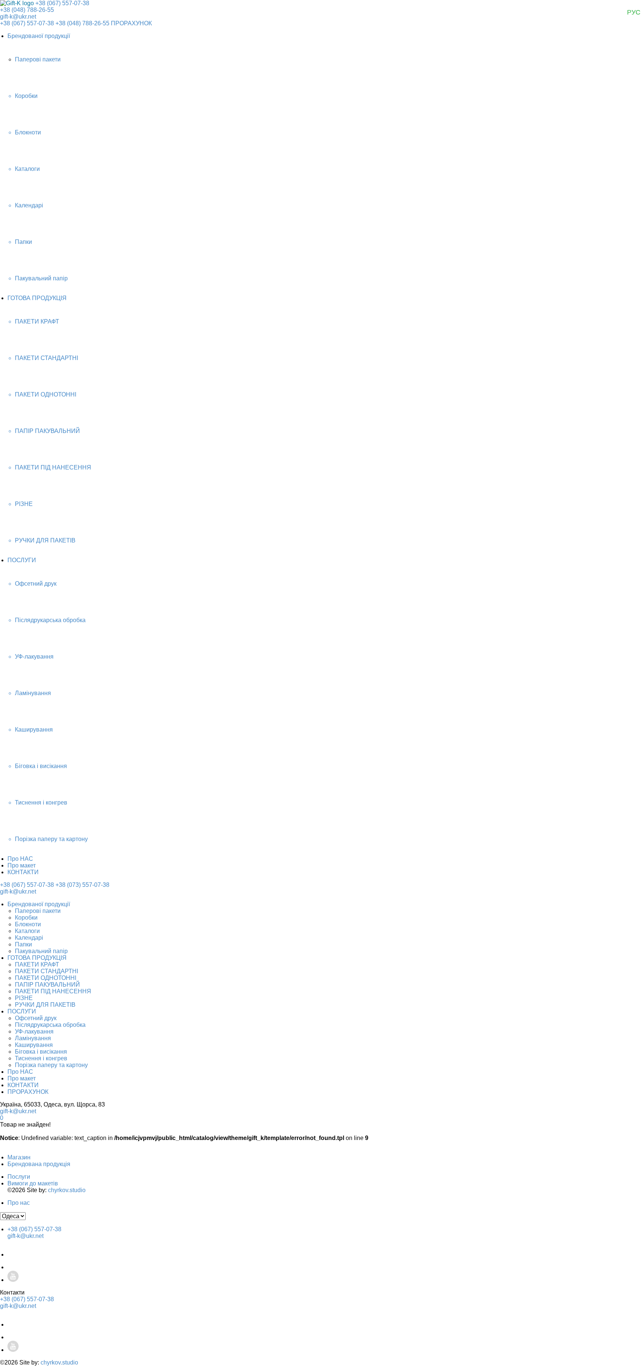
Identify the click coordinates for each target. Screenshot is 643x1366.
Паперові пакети (38, 911)
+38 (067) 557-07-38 (62, 3)
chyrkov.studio (67, 1190)
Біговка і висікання (41, 1051)
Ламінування (33, 1038)
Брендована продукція (38, 1164)
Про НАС (20, 859)
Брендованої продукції (38, 36)
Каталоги (27, 931)
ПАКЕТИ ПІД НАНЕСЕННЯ (53, 991)
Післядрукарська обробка (50, 1025)
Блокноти (28, 924)
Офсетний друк (36, 1018)
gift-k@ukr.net (18, 16)
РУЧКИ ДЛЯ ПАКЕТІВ (45, 1005)
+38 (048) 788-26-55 (27, 10)
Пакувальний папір (41, 951)
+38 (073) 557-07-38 (82, 885)
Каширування (34, 1045)
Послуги (18, 1177)
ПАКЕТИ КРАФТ (37, 964)
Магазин (19, 1157)
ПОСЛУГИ (21, 560)
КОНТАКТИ (23, 872)
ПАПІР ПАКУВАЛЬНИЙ (47, 984)
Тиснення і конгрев (41, 1058)
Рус (633, 12)
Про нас (18, 1203)
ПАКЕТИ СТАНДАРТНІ (46, 971)
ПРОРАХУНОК (131, 23)
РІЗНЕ (24, 998)
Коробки (26, 917)
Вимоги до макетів (32, 1183)
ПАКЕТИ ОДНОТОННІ (45, 978)
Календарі (29, 937)
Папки (23, 944)
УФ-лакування (34, 1031)
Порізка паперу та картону (51, 1065)
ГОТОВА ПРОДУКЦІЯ (37, 298)
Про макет (21, 865)
